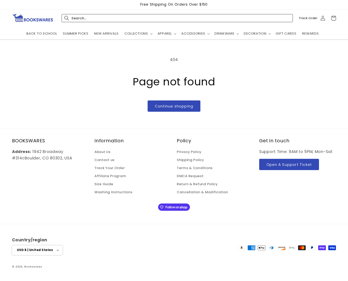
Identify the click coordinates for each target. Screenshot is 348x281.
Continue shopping (174, 106)
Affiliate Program (110, 176)
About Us (102, 151)
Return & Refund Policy (197, 184)
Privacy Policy (189, 151)
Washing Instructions (113, 192)
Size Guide (103, 184)
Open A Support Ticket (289, 164)
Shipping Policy (190, 159)
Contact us (104, 159)
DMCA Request (190, 176)
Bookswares (33, 267)
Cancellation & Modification (202, 192)
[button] (138, 34)
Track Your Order (109, 167)
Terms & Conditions (195, 167)
